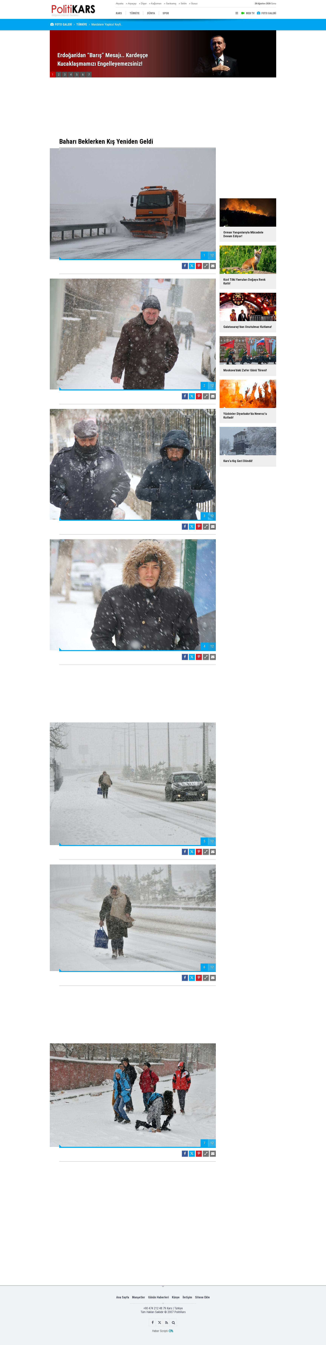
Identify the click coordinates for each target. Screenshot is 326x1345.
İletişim (187, 1297)
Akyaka (119, 3)
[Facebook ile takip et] (152, 1322)
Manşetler (138, 1297)
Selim (184, 3)
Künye (176, 1297)
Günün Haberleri (158, 1297)
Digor (144, 3)
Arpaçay (132, 3)
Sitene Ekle (202, 1297)
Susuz (194, 3)
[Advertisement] (133, 107)
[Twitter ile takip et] (159, 1322)
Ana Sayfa (122, 1297)
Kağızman (156, 3)
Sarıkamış (171, 3)
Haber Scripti (160, 1331)
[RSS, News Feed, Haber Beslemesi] (166, 1322)
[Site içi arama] (173, 1322)
